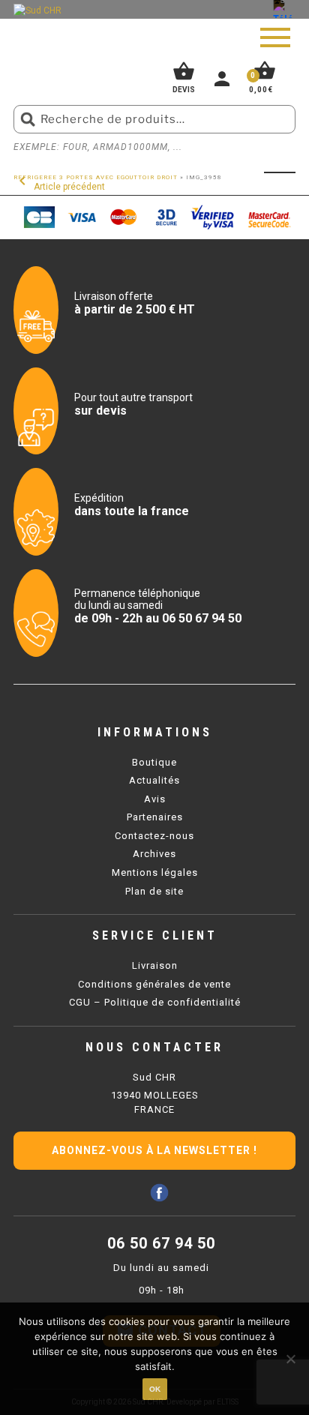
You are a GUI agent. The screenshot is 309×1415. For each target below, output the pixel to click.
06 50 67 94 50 (161, 1243)
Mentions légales (155, 872)
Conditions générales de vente (154, 984)
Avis (155, 799)
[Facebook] (159, 1192)
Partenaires (155, 817)
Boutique (154, 762)
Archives (154, 853)
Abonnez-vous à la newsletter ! (154, 1150)
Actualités (154, 780)
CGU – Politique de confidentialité (155, 1002)
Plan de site (154, 891)
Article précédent (59, 186)
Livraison (155, 965)
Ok (154, 1389)
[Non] (290, 1358)
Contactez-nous (154, 835)
